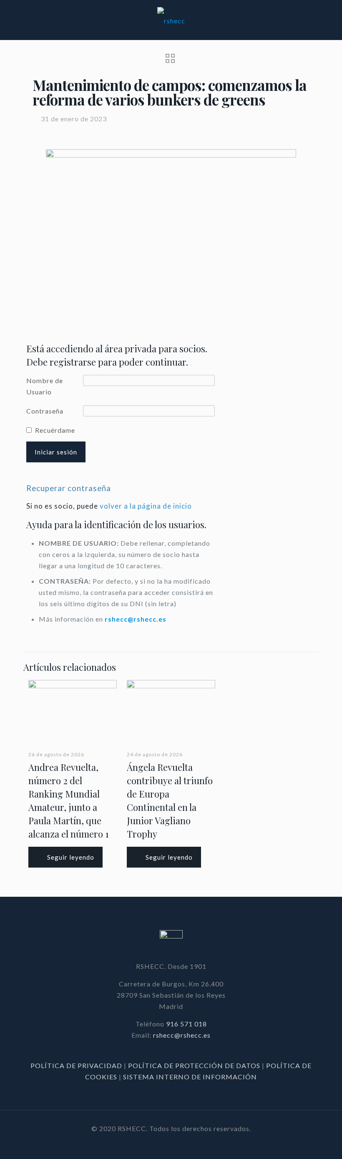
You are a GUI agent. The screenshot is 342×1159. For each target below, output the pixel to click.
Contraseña (44, 411)
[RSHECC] (171, 20)
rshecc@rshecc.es (135, 619)
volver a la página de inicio (146, 506)
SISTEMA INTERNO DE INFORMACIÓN (190, 1077)
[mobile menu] (329, 20)
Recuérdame (55, 430)
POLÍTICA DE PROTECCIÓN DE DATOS (195, 1065)
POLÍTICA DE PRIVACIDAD (77, 1065)
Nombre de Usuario (44, 386)
